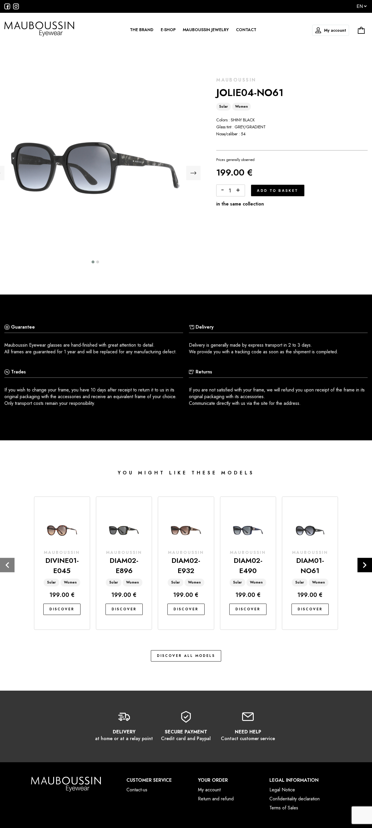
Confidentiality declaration (294, 798)
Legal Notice (282, 789)
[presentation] (193, 174)
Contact (246, 30)
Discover (61, 609)
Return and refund (216, 798)
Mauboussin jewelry (206, 30)
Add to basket (277, 190)
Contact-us (136, 789)
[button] (93, 261)
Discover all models (186, 655)
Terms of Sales (283, 807)
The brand (141, 30)
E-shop (168, 30)
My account (335, 30)
